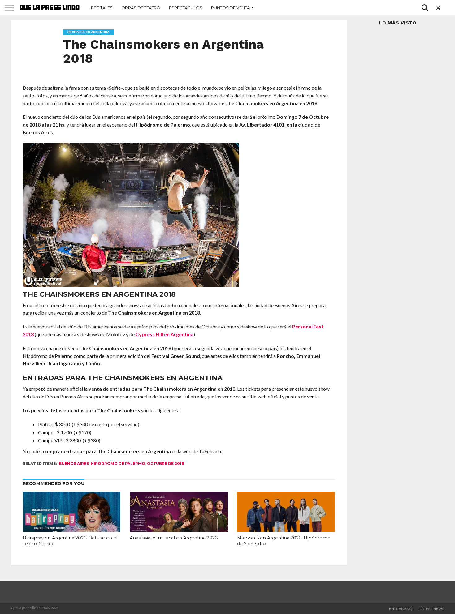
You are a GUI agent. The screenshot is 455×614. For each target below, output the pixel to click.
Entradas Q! (401, 609)
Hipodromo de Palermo (118, 463)
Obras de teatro (140, 7)
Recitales (102, 7)
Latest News (431, 609)
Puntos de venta (230, 7)
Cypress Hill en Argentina (164, 334)
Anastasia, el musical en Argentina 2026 (174, 538)
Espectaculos (185, 7)
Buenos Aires (74, 463)
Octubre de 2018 (165, 463)
